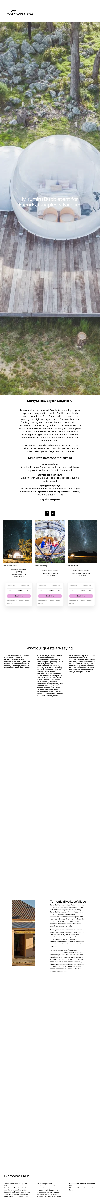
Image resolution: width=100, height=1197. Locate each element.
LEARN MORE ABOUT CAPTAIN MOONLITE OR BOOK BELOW (81, 573)
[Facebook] (47, 513)
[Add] (27, 590)
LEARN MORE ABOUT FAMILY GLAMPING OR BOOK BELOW (50, 573)
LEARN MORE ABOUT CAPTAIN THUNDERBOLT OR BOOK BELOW (19, 573)
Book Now (19, 596)
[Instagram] (53, 513)
